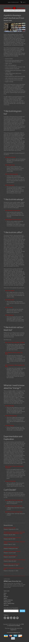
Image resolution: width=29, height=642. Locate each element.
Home (5, 593)
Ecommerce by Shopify (14, 625)
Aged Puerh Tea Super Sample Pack (13, 511)
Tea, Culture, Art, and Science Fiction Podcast (14, 559)
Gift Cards (6, 605)
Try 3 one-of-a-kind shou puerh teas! (12, 537)
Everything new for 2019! (9, 527)
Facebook (8, 618)
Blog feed (14, 618)
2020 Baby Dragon (9, 425)
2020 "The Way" (9, 307)
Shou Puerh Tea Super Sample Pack (13, 506)
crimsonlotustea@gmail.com (13, 632)
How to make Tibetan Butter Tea (11, 547)
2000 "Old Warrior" (9, 315)
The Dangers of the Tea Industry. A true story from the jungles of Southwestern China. (14, 532)
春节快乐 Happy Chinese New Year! (12, 581)
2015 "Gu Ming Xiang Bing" (11, 174)
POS (22, 624)
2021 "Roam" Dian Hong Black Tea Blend (15, 342)
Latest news (7, 579)
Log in (9, 2)
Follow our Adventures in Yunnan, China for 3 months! (14, 542)
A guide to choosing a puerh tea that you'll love (13, 568)
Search (5, 598)
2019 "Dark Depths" (9, 290)
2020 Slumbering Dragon (11, 415)
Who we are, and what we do (10, 555)
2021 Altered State (9, 405)
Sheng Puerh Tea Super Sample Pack (14, 500)
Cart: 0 (24, 2)
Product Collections (8, 600)
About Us (6, 596)
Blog (5, 594)
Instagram (17, 618)
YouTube (11, 618)
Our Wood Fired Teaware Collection (12, 551)
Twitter (5, 618)
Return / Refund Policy (9, 603)
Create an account (15, 2)
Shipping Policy (7, 601)
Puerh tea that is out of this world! (11, 564)
